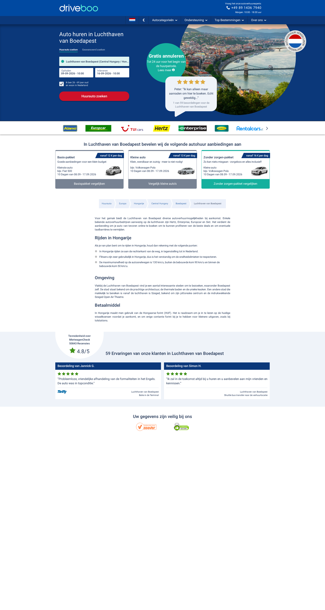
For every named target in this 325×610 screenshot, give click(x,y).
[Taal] (132, 20)
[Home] (78, 8)
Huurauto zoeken (94, 96)
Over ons (257, 20)
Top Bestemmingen (227, 20)
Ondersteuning (194, 20)
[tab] (68, 48)
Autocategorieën (163, 20)
